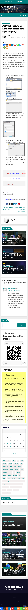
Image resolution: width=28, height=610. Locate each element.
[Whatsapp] (17, 45)
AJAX (22, 460)
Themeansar (13, 597)
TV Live (24, 601)
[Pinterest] (15, 45)
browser (17, 469)
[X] (7, 45)
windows (9, 489)
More (2, 604)
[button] (20, 15)
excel (10, 472)
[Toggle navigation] (26, 15)
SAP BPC (22, 481)
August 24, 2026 (9, 543)
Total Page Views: (7, 502)
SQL (10, 484)
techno (14, 484)
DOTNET (5, 472)
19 (10, 443)
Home (2, 601)
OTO (4, 552)
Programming (7, 23)
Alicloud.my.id (8, 7)
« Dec (12, 453)
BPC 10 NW (5, 469)
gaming (9, 475)
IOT (19, 475)
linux (9, 478)
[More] (7, 47)
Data (22, 469)
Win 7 (4, 489)
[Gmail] (23, 45)
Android (4, 463)
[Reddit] (9, 45)
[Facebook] (4, 45)
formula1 (19, 472)
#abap (4, 460)
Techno (10, 601)
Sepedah (5, 484)
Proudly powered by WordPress (9, 595)
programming (6, 481)
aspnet (10, 463)
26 (10, 446)
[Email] (4, 47)
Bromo (11, 469)
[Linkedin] (12, 45)
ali (9, 35)
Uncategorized (11, 521)
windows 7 (16, 489)
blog (11, 466)
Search (4, 320)
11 (7, 440)
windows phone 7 (6, 492)
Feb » (15, 453)
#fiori (9, 460)
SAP (17, 481)
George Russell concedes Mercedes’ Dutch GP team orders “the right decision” (14, 556)
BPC (15, 466)
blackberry (5, 466)
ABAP (14, 460)
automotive (16, 463)
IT (4, 601)
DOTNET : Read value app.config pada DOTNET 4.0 (20, 209)
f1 (14, 472)
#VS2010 (23, 37)
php (23, 478)
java (4, 478)
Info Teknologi (11, 288)
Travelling (20, 484)
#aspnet (18, 37)
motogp (18, 478)
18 (7, 443)
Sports (5, 521)
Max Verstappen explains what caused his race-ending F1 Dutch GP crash (13, 525)
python (12, 481)
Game (4, 475)
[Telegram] (20, 45)
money (13, 478)
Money (17, 601)
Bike (22, 463)
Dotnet (5, 266)
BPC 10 (19, 466)
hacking (15, 475)
